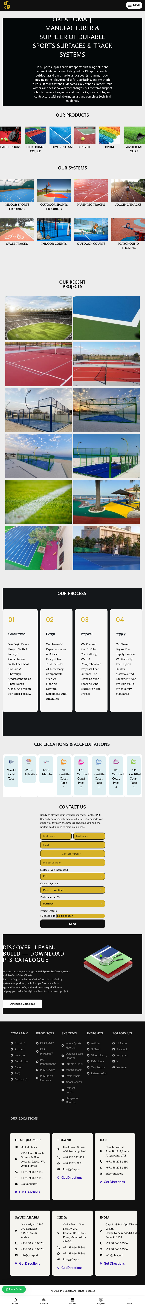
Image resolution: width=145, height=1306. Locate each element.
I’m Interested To (50, 897)
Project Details (48, 910)
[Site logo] (7, 5)
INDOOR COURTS (54, 244)
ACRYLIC (84, 147)
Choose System (49, 883)
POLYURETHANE (62, 147)
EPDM (109, 147)
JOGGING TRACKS (128, 205)
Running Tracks (91, 205)
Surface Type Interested (54, 869)
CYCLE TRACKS (17, 244)
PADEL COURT (10, 147)
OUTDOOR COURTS (91, 244)
